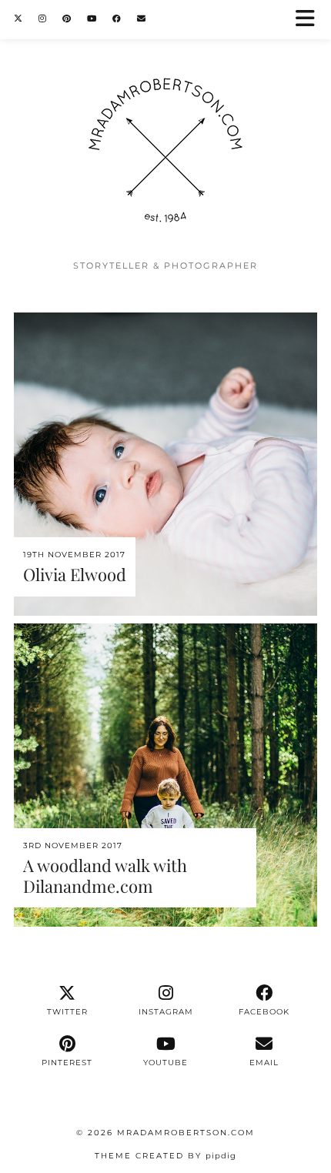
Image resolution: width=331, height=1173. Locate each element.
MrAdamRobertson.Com (186, 1133)
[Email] (141, 19)
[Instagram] (42, 19)
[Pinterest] (67, 19)
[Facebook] (117, 19)
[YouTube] (92, 19)
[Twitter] (18, 19)
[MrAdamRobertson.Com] (165, 126)
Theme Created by (165, 1156)
